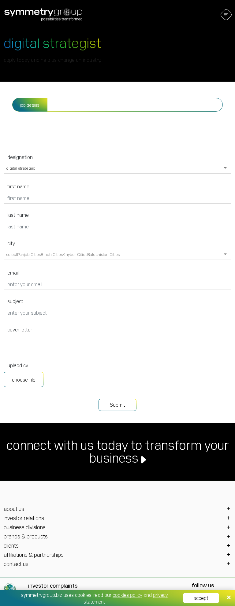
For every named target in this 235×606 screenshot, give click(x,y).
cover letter (19, 329)
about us (14, 509)
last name (18, 215)
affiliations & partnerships (34, 554)
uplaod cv (17, 365)
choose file (23, 379)
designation (20, 157)
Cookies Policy (127, 595)
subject (15, 301)
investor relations (24, 518)
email (13, 272)
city (11, 243)
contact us (16, 564)
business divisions (25, 527)
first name (18, 186)
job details (29, 105)
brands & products (26, 536)
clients (11, 545)
